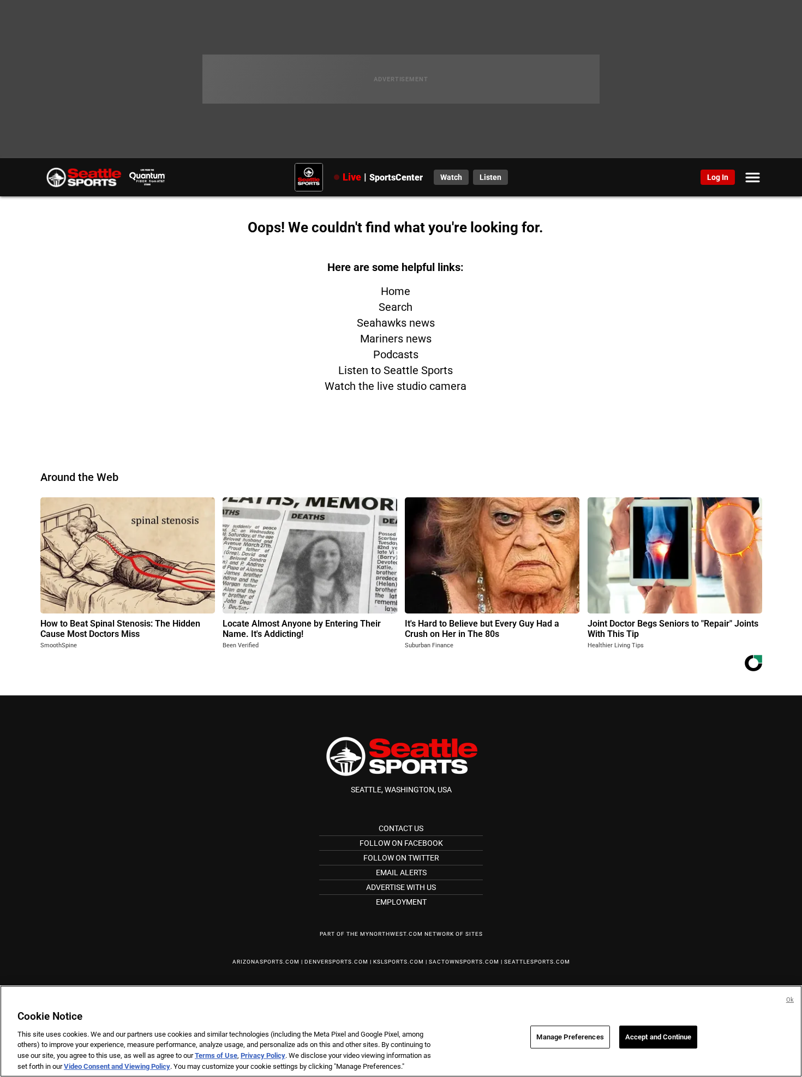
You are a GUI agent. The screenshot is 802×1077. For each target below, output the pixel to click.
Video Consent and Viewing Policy (117, 1066)
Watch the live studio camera (395, 386)
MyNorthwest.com (391, 934)
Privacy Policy (263, 1055)
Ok (790, 999)
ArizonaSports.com (266, 962)
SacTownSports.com (464, 962)
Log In (717, 177)
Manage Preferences (569, 1037)
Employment (401, 902)
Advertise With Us (401, 887)
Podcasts (395, 354)
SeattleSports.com (537, 962)
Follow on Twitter (401, 857)
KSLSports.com (398, 962)
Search (395, 307)
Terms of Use (216, 1055)
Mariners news (396, 338)
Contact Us (401, 828)
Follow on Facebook (401, 843)
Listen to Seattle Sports (395, 370)
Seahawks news (396, 322)
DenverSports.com (336, 962)
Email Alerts (401, 872)
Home (395, 291)
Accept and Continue (658, 1037)
